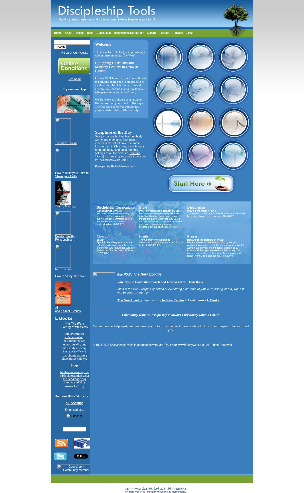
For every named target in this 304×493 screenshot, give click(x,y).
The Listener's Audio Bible (112, 160)
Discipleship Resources (129, 32)
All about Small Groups (68, 309)
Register (177, 32)
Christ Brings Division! (110, 210)
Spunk (100, 239)
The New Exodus (66, 143)
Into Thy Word (64, 269)
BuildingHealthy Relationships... (65, 238)
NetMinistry (178, 491)
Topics (79, 32)
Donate (151, 32)
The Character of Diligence (154, 239)
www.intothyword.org (191, 344)
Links (189, 32)
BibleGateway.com (123, 166)
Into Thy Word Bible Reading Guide (160, 210)
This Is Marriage (65, 206)
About (68, 32)
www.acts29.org (74, 386)
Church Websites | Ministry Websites (146, 491)
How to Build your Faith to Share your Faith (72, 174)
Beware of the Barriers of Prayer (205, 239)
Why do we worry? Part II (201, 210)
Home (58, 32)
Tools (90, 32)
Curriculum (104, 32)
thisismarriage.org (74, 379)
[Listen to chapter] (107, 156)
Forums (164, 32)
